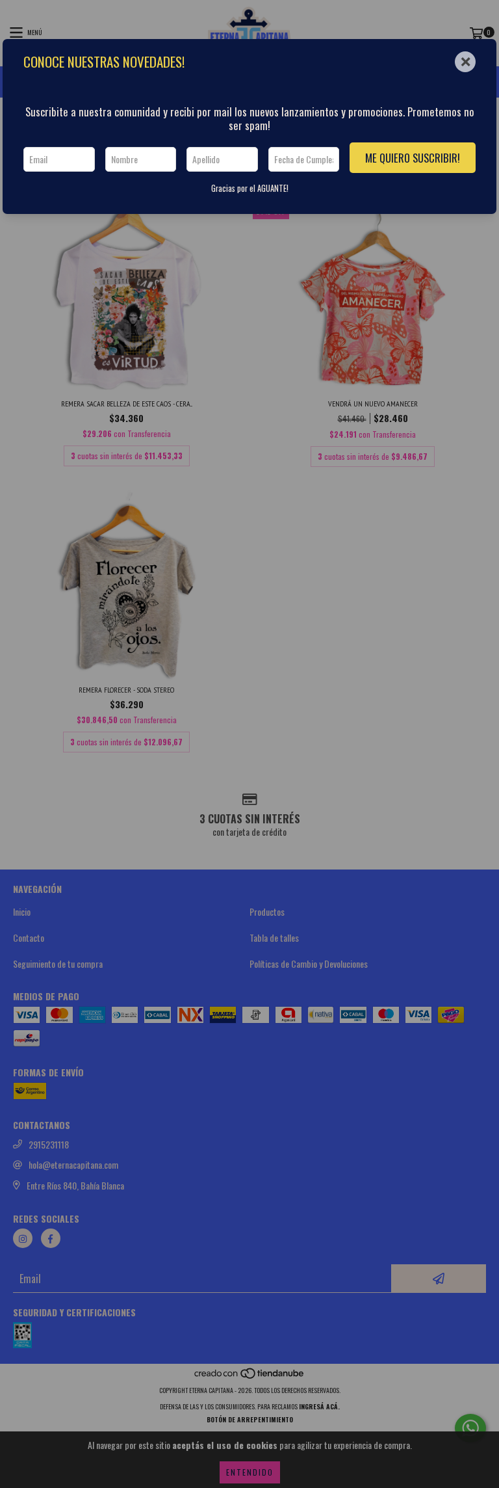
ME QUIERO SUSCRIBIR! (412, 158)
